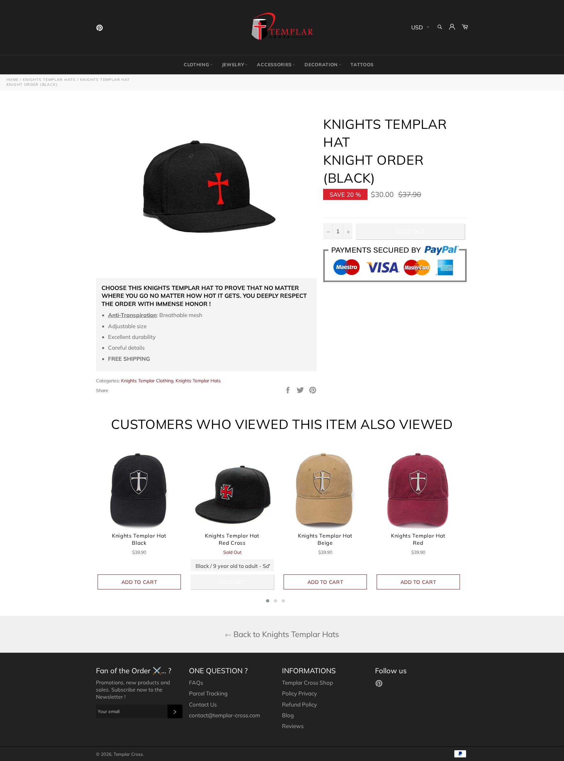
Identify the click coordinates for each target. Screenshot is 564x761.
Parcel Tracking (208, 693)
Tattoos (362, 65)
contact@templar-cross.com (224, 715)
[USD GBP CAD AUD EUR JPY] (419, 27)
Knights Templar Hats (198, 381)
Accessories (274, 65)
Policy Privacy (299, 693)
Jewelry (233, 65)
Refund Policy (299, 704)
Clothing (196, 65)
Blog (288, 715)
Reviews (293, 726)
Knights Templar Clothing (147, 381)
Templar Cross (128, 754)
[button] (268, 601)
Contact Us (203, 704)
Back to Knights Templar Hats (285, 634)
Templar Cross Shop (307, 682)
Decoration (321, 65)
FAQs (196, 682)
